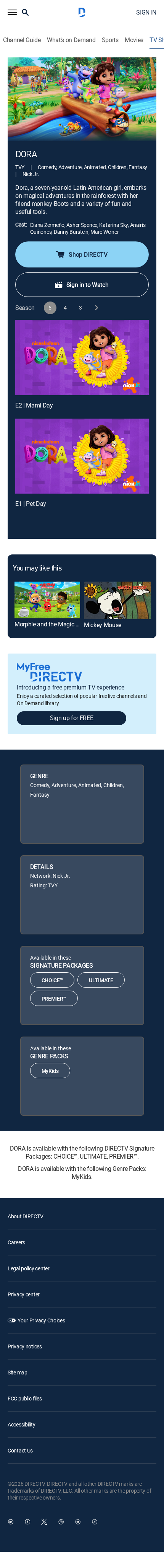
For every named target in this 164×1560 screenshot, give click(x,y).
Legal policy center (29, 1268)
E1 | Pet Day (30, 503)
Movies (134, 40)
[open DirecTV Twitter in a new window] (44, 1522)
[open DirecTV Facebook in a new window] (27, 1522)
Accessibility (21, 1424)
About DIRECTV (25, 1216)
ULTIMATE (101, 980)
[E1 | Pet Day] (82, 456)
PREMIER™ (54, 998)
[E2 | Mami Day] (82, 357)
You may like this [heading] (37, 568)
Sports (110, 40)
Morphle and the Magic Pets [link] (50, 624)
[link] (47, 600)
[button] (12, 12)
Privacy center (24, 1294)
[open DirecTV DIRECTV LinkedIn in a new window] (11, 1522)
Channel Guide (22, 40)
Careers (16, 1242)
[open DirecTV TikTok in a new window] (95, 1522)
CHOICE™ (52, 980)
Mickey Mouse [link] (102, 625)
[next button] (96, 308)
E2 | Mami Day (34, 405)
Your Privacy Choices (41, 1320)
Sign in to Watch (87, 284)
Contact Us (20, 1450)
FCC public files (25, 1398)
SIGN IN (146, 12)
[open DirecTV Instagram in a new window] (61, 1522)
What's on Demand (71, 40)
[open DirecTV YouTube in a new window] (78, 1522)
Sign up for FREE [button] (71, 718)
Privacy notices (25, 1346)
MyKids (50, 1070)
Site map (17, 1372)
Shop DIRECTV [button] (88, 254)
